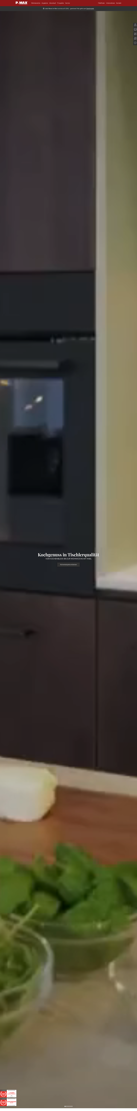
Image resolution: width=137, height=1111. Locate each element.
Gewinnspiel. (90, 9)
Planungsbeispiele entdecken (18, 565)
